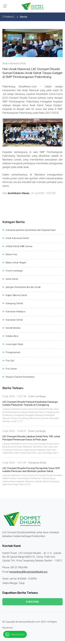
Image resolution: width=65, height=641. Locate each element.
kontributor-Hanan (18, 193)
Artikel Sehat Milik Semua (18, 246)
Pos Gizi (9, 360)
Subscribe (32, 601)
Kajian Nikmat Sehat (16, 295)
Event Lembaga (14, 270)
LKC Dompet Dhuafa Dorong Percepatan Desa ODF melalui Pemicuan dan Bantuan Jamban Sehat (31, 469)
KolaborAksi (11, 335)
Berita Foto (11, 254)
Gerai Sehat (11, 278)
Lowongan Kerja (14, 344)
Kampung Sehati (14, 303)
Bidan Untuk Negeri (15, 262)
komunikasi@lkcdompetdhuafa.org (28, 571)
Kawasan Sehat (14, 319)
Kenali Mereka (13, 327)
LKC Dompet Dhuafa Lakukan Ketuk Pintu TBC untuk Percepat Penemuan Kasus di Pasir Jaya (31, 438)
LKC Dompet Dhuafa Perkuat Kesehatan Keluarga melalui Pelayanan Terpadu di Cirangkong (30, 403)
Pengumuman (12, 352)
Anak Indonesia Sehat (17, 238)
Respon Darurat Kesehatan (19, 376)
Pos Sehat (11, 368)
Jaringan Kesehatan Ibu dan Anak (23, 287)
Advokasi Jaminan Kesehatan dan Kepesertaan (30, 229)
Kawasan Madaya (15, 311)
